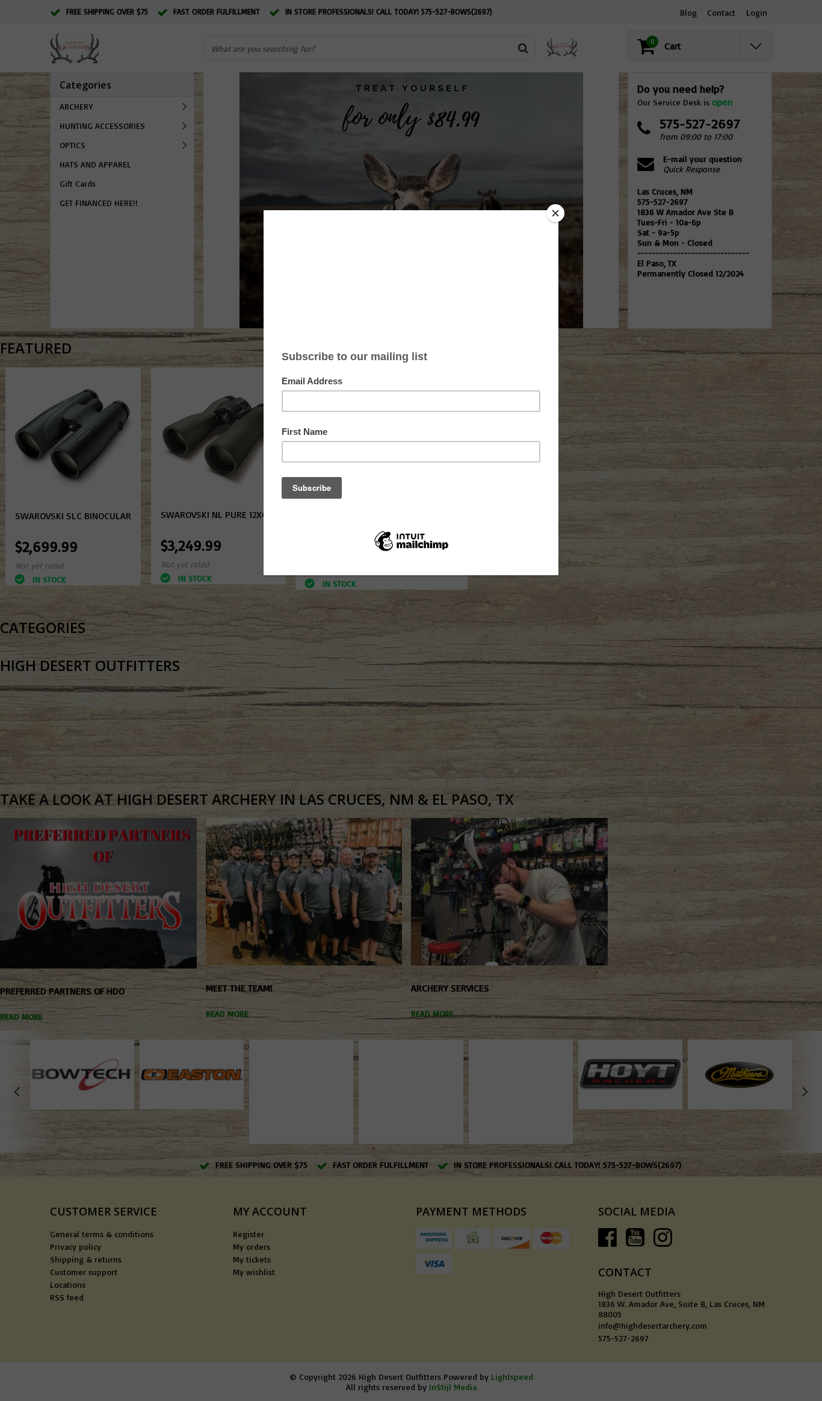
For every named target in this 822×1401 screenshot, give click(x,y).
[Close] (555, 213)
